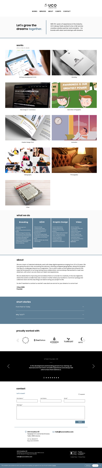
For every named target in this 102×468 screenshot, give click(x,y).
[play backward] (17, 340)
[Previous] (8, 366)
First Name (20, 398)
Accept (95, 465)
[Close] (100, 465)
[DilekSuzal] (48, 377)
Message (19, 404)
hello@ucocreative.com (64, 432)
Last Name (43, 398)
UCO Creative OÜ (33, 432)
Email (65, 398)
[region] (23, 233)
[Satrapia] (54, 377)
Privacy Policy (82, 457)
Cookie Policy (73, 457)
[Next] (94, 366)
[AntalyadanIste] (52, 377)
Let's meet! (21, 393)
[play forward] (84, 340)
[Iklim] (58, 377)
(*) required (81, 394)
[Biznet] (46, 377)
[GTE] (56, 377)
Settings (88, 465)
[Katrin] (50, 377)
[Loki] (44, 377)
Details (54, 465)
